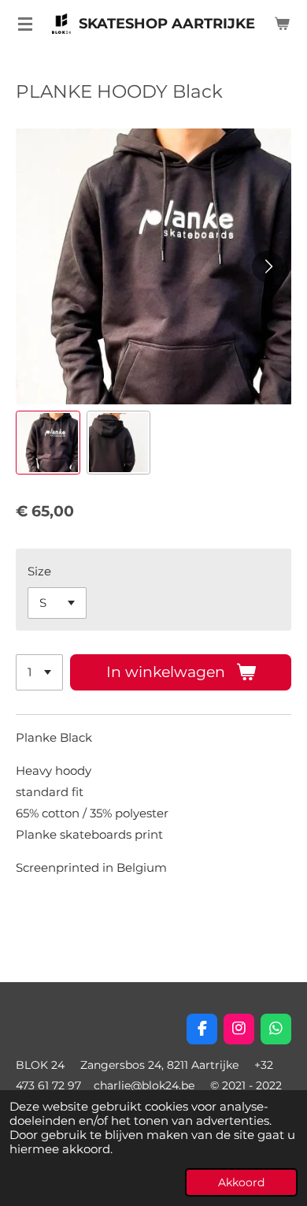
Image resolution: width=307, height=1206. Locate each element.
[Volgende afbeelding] (267, 266)
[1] (39, 672)
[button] (48, 443)
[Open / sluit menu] (25, 23)
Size (39, 571)
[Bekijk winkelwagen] (281, 23)
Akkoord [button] (241, 1182)
